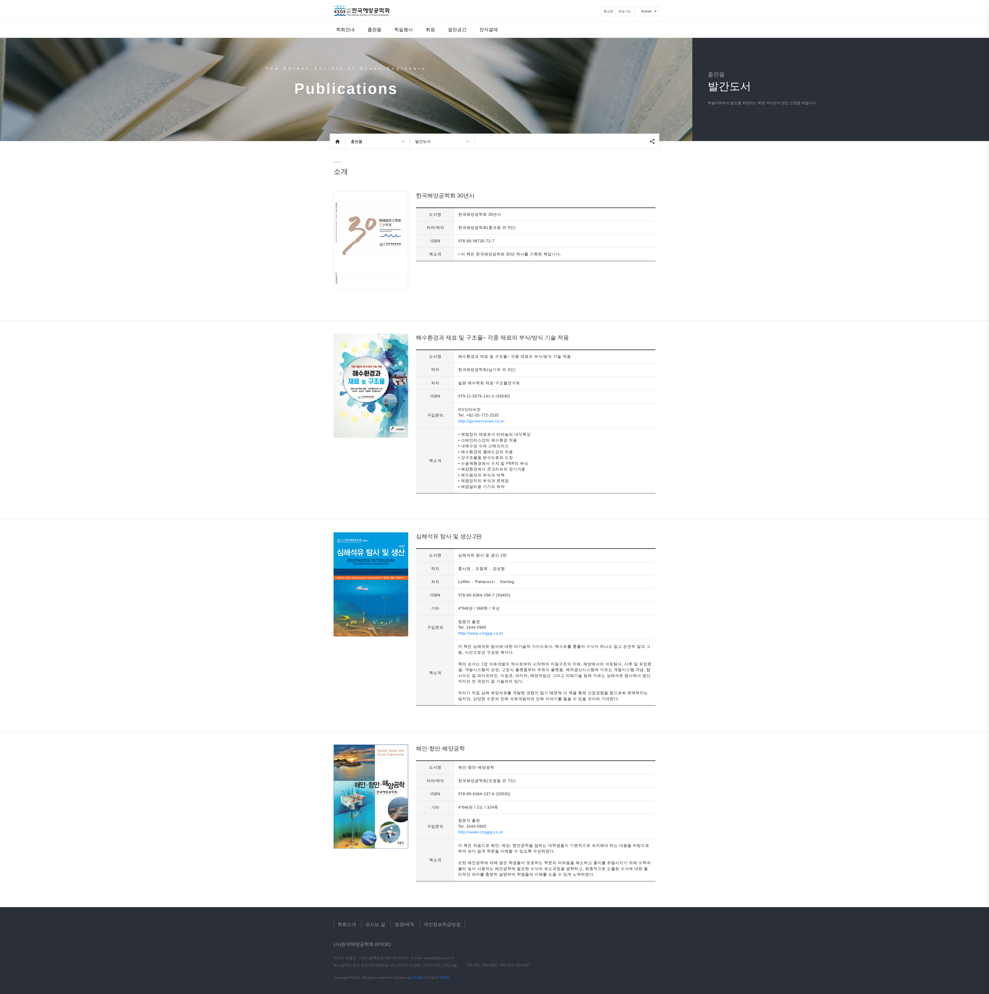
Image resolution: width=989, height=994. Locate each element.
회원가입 (624, 11)
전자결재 (488, 29)
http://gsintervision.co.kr (481, 421)
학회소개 (347, 924)
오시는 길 (375, 924)
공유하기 (652, 141)
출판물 (374, 29)
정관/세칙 (404, 924)
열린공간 (457, 29)
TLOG (418, 977)
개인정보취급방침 (442, 924)
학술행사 (403, 29)
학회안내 (345, 29)
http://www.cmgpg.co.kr (481, 633)
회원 (430, 29)
